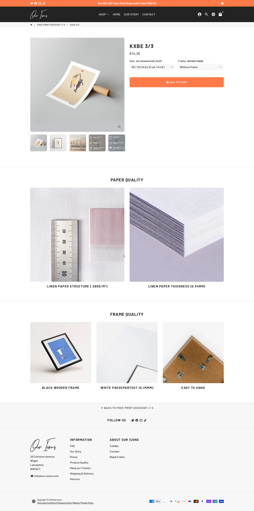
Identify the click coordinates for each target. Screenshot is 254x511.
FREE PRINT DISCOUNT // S (51, 24)
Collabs (114, 445)
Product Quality (79, 462)
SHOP (104, 14)
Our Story (75, 451)
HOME (117, 14)
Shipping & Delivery (82, 473)
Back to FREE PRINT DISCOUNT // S (127, 407)
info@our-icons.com (45, 475)
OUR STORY (131, 14)
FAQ (72, 445)
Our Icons (58, 500)
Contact (114, 451)
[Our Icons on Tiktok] (44, 3)
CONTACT (148, 14)
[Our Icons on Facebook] (35, 3)
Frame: (190, 61)
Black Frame (117, 456)
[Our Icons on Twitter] (31, 3)
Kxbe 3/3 (74, 24)
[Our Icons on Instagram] (40, 3)
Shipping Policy (65, 503)
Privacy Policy (87, 503)
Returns (75, 479)
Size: (146, 61)
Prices (74, 456)
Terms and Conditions (47, 503)
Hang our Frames (80, 468)
